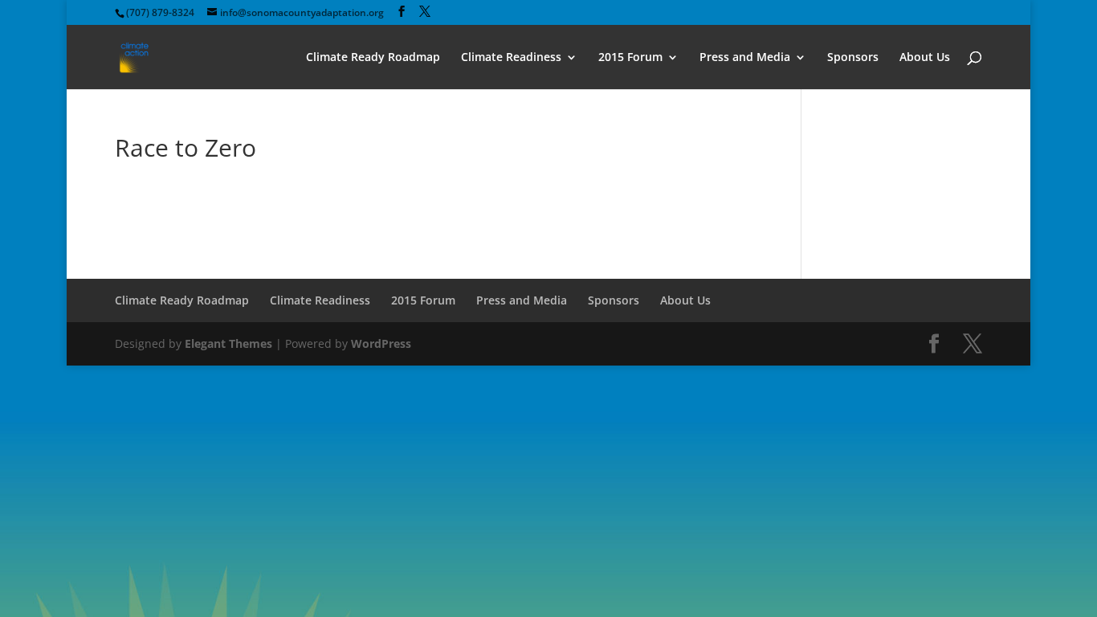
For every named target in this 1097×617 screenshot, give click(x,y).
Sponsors (853, 57)
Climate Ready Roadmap (373, 57)
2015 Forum (630, 57)
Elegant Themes (228, 343)
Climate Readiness (511, 57)
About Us (924, 57)
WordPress (381, 343)
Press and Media (744, 57)
